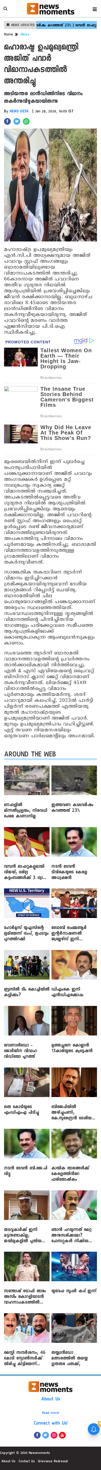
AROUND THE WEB (30, 755)
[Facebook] (37, 1435)
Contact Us (27, 1462)
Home (8, 35)
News (25, 35)
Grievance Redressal (53, 1462)
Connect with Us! (51, 1423)
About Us (50, 1399)
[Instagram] (54, 1435)
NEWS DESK (19, 112)
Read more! (50, 1413)
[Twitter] (45, 1435)
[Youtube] (62, 1435)
